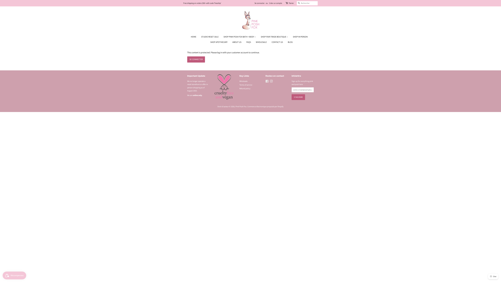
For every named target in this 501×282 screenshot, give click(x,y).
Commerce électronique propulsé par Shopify (265, 106)
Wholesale (261, 42)
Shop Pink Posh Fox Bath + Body (238, 36)
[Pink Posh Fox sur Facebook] (267, 81)
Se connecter (260, 3)
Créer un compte (275, 3)
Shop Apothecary (218, 42)
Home (193, 36)
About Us (236, 42)
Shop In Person (300, 36)
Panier (291, 3)
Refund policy (244, 88)
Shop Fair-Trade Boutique (274, 36)
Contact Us (277, 42)
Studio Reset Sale (210, 36)
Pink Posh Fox (240, 106)
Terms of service (245, 85)
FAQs (248, 42)
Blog (290, 42)
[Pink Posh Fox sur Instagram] (271, 81)
